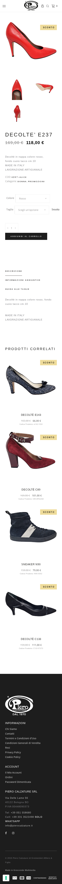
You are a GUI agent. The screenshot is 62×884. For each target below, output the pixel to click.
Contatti (9, 733)
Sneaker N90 (30, 564)
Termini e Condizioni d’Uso (20, 738)
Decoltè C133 (31, 639)
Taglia (9, 209)
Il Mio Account (13, 772)
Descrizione (13, 271)
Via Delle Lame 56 (16, 797)
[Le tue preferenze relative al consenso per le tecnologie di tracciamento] (6, 878)
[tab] (31, 271)
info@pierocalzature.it (19, 825)
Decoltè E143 (31, 414)
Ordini (9, 777)
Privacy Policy (13, 752)
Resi (7, 747)
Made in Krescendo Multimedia (20, 870)
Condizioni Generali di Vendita (22, 743)
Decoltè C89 (31, 489)
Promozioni (36, 181)
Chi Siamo (11, 729)
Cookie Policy (12, 757)
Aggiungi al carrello (26, 236)
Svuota (55, 209)
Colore (10, 198)
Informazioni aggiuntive (23, 280)
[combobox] (33, 198)
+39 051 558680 (21, 812)
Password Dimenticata (18, 782)
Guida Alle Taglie (17, 289)
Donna (22, 181)
